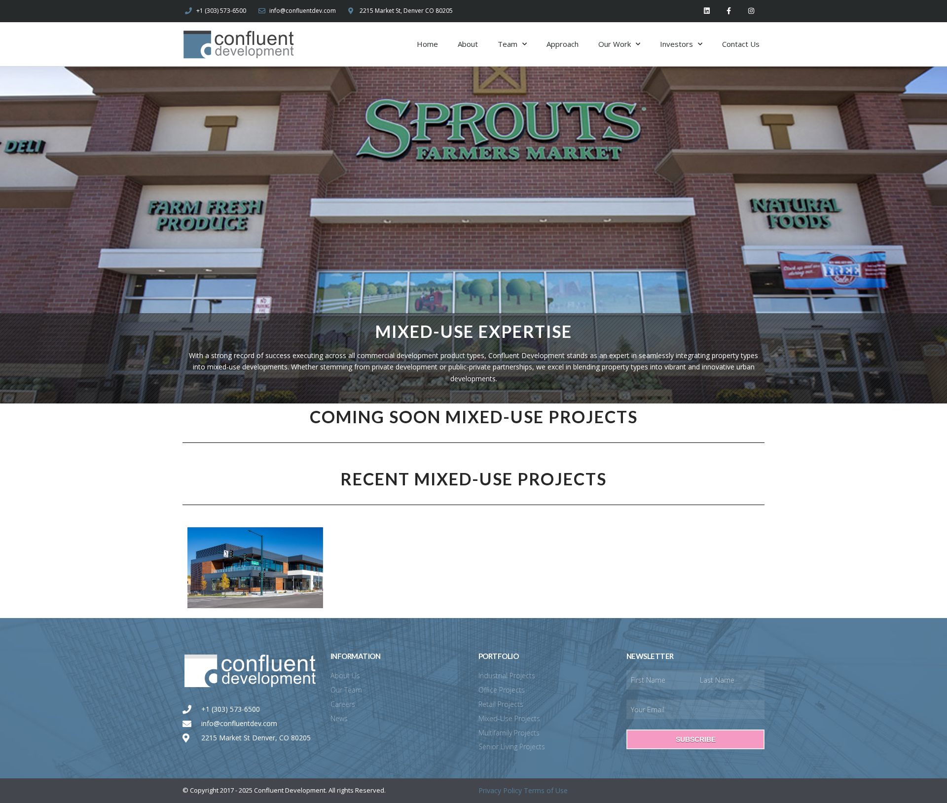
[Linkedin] (707, 11)
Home (427, 44)
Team (507, 44)
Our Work (614, 44)
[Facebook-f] (729, 11)
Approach (562, 44)
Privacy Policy (500, 790)
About (468, 44)
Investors (676, 44)
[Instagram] (751, 11)
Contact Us (741, 44)
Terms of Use (546, 790)
